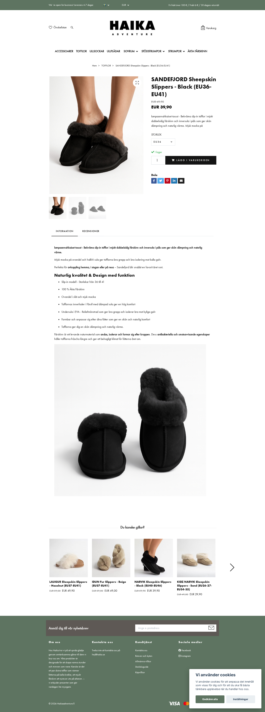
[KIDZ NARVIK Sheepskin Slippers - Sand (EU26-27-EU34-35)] (196, 558)
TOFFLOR (81, 51)
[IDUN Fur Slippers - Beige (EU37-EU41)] (111, 558)
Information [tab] (64, 231)
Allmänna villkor (143, 661)
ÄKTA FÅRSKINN (197, 51)
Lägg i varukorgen (193, 160)
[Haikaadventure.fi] (132, 27)
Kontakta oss (141, 650)
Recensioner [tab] (90, 231)
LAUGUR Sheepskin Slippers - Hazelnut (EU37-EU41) (68, 583)
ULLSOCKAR (97, 51)
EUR (124, 4)
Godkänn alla (210, 699)
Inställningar (240, 699)
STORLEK (156, 134)
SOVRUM (129, 51)
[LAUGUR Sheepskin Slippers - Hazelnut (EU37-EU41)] (68, 558)
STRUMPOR (175, 51)
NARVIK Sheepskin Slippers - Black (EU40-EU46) (152, 583)
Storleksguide (141, 666)
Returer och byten (143, 655)
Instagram (186, 655)
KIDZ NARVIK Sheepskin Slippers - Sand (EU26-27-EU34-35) (194, 585)
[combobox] (163, 142)
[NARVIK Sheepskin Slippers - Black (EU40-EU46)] (153, 558)
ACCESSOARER (64, 51)
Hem (94, 65)
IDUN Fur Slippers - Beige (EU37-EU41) (109, 583)
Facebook (186, 650)
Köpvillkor (140, 672)
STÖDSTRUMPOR (151, 51)
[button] (231, 567)
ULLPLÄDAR (113, 51)
